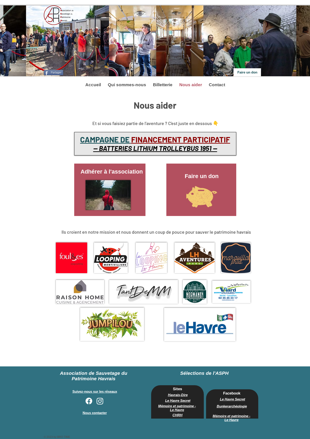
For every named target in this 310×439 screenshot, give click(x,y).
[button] (127, 85)
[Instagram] (100, 401)
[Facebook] (88, 401)
